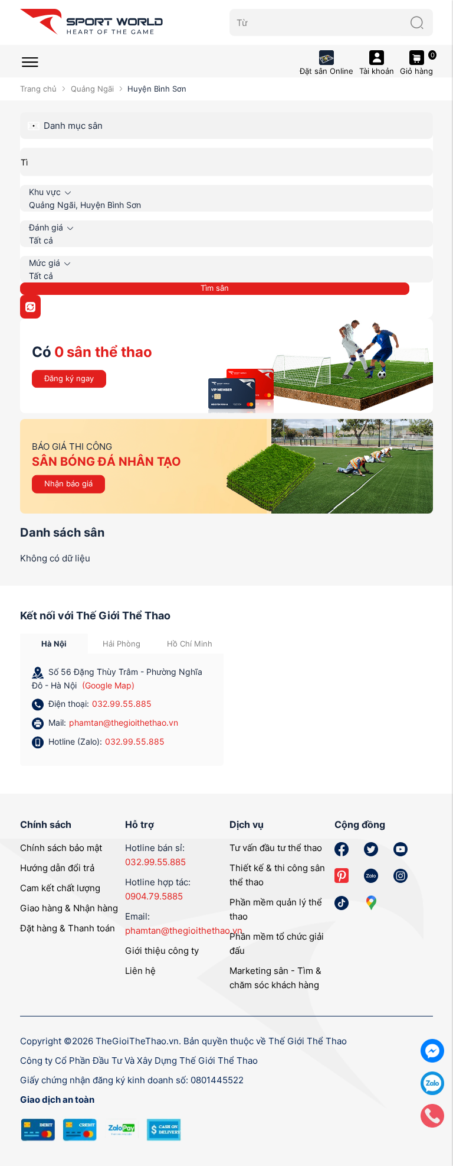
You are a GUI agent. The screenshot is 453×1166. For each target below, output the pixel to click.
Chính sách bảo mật (61, 847)
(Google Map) (108, 685)
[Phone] (432, 1114)
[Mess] (432, 1049)
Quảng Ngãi (92, 88)
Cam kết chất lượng (60, 888)
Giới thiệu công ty (162, 950)
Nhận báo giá (68, 483)
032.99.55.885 (122, 704)
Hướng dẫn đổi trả (57, 867)
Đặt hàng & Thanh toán (67, 928)
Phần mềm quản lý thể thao (275, 909)
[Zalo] (432, 1082)
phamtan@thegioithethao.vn (123, 722)
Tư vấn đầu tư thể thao (275, 847)
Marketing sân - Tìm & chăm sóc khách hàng (275, 977)
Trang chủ (38, 88)
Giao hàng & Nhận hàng (69, 908)
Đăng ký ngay (69, 378)
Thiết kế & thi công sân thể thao (277, 875)
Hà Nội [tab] (54, 643)
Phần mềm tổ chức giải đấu (276, 943)
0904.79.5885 (154, 896)
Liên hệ (140, 970)
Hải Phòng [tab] (121, 643)
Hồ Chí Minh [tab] (189, 643)
